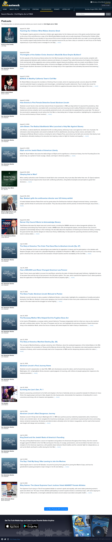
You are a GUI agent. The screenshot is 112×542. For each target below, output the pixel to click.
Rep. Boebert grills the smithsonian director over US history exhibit (46, 198)
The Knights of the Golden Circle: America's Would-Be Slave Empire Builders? (50, 55)
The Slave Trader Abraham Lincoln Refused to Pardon (41, 294)
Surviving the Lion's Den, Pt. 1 (31, 390)
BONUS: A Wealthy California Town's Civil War (38, 79)
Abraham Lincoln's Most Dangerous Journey (37, 414)
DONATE (56, 9)
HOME (5, 9)
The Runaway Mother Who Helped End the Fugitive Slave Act (44, 318)
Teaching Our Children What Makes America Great (40, 31)
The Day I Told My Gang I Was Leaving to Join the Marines (43, 461)
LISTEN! (66, 9)
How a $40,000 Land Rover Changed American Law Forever (43, 270)
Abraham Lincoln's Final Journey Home (35, 366)
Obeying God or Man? (28, 174)
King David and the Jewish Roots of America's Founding (42, 437)
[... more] (58, 42)
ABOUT (14, 9)
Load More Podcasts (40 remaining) (56, 509)
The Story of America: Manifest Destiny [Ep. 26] (38, 342)
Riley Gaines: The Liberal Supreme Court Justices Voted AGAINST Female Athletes (52, 485)
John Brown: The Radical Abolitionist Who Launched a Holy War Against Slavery (51, 126)
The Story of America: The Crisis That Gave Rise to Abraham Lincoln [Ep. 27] (50, 246)
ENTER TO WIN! (106, 5)
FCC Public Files (15, 539)
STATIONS (35, 9)
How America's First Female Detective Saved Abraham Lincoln (44, 103)
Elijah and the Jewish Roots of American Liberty (39, 150)
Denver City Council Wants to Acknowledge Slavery (40, 222)
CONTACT (26, 9)
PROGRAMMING (46, 9)
